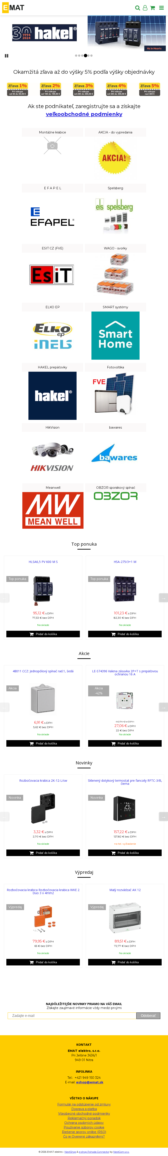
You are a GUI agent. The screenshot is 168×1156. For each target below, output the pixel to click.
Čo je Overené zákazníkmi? (84, 1136)
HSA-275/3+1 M (125, 562)
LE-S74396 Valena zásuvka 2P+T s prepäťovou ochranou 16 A (125, 672)
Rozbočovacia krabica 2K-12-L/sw (43, 780)
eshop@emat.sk (89, 1082)
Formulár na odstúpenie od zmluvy (84, 1104)
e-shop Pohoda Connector (94, 1151)
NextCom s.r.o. (121, 1151)
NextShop (70, 1151)
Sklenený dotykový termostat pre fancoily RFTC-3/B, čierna (125, 782)
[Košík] (152, 7)
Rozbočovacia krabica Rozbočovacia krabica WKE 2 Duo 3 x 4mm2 (43, 891)
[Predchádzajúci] (4, 597)
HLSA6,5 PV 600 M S (43, 562)
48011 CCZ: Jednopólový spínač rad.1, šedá (43, 671)
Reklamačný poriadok (84, 1118)
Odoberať (148, 1016)
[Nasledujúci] (163, 597)
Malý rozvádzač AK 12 (125, 890)
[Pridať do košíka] (43, 634)
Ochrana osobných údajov (84, 1123)
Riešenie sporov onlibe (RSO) (84, 1132)
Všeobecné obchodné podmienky (84, 1114)
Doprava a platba (84, 1109)
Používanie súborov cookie (84, 1127)
